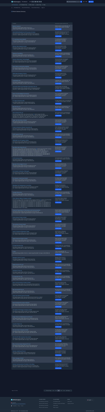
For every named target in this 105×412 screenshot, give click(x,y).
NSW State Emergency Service (20, 73)
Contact (22, 405)
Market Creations (17, 26)
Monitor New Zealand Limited (19, 46)
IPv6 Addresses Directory (43, 405)
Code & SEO (69, 401)
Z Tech (14, 251)
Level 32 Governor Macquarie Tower (21, 231)
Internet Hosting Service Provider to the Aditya (23, 364)
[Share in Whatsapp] (34, 1)
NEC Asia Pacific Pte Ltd (18, 289)
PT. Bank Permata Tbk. (18, 245)
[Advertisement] (42, 17)
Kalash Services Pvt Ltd (18, 264)
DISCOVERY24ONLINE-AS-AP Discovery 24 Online (24, 32)
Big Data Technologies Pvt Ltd (20, 164)
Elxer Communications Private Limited (21, 282)
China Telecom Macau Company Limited (22, 198)
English (90, 399)
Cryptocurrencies (70, 403)
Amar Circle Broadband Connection (21, 93)
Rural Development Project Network (21, 302)
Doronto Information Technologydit (21, 59)
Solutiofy (26, 410)
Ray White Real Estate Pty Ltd (19, 147)
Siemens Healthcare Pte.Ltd (19, 351)
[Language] (86, 2)
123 (56, 390)
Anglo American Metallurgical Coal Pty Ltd (22, 316)
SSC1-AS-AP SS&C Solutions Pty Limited (22, 337)
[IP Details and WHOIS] (81, 2)
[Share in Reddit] (41, 1)
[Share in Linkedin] (37, 1)
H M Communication (17, 158)
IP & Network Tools (17, 7)
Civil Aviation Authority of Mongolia (21, 171)
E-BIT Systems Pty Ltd (18, 134)
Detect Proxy (39, 4)
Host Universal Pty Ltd (18, 112)
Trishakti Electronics (17, 192)
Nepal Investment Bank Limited (20, 238)
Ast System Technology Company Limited (22, 309)
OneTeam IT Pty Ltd (17, 270)
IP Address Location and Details (59, 403)
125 (61, 390)
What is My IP (31, 4)
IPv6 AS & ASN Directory (26, 7)
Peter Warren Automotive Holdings (21, 66)
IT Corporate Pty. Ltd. (17, 276)
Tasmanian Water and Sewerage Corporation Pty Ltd (25, 86)
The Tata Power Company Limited (20, 330)
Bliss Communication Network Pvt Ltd (21, 344)
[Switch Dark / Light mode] (84, 2)
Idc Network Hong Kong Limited (20, 178)
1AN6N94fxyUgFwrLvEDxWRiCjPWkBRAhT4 (18, 403)
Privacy (19, 405)
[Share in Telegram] (39, 1)
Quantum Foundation (18, 53)
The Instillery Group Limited (19, 224)
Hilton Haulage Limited (18, 358)
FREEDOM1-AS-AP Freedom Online (21, 140)
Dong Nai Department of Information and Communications (26, 210)
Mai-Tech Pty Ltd (16, 106)
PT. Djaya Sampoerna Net (18, 100)
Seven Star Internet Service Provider (21, 295)
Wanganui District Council (19, 257)
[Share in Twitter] (35, 1)
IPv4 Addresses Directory (43, 401)
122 (53, 390)
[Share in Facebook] (32, 1)
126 (64, 390)
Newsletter (15, 405)
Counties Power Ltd (17, 324)
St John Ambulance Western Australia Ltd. (22, 127)
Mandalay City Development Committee (22, 185)
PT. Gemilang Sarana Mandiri (19, 39)
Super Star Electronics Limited (20, 120)
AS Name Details (58, 29)
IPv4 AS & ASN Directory (43, 403)
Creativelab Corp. (17, 80)
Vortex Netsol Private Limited (19, 217)
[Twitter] (11, 405)
